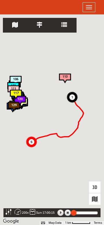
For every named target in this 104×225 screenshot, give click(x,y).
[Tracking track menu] (39, 25)
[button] (32, 143)
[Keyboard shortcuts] (43, 223)
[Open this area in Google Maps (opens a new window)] (11, 221)
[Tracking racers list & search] (64, 25)
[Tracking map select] (95, 199)
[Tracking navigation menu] (15, 25)
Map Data (55, 222)
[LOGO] (23, 7)
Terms (98, 222)
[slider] (74, 213)
